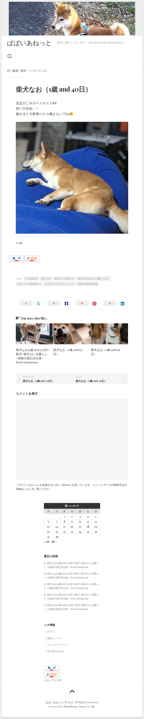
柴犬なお (46, 278)
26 (95, 532)
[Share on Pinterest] (86, 303)
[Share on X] (30, 303)
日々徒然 (12, 70)
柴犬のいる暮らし (64, 278)
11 (88, 521)
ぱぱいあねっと (29, 42)
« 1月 (46, 541)
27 (48, 537)
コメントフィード (57, 644)
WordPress (70, 706)
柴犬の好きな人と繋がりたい (93, 278)
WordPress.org (55, 651)
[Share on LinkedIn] (114, 303)
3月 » (54, 541)
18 (88, 526)
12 (96, 521)
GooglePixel (31, 278)
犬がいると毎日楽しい (29, 283)
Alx (93, 706)
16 (72, 526)
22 (64, 532)
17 (80, 526)
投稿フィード (54, 638)
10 (80, 521)
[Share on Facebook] (58, 303)
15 (64, 526)
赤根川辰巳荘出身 (87, 283)
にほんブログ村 (52, 680)
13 (48, 526)
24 (80, 532)
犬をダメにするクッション (59, 283)
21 (57, 532)
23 (72, 532)
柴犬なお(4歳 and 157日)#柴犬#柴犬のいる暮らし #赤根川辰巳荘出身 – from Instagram (33, 356)
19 (95, 526)
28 (56, 537)
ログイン (52, 631)
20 (48, 532)
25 (88, 532)
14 (56, 526)
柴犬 (23, 70)
